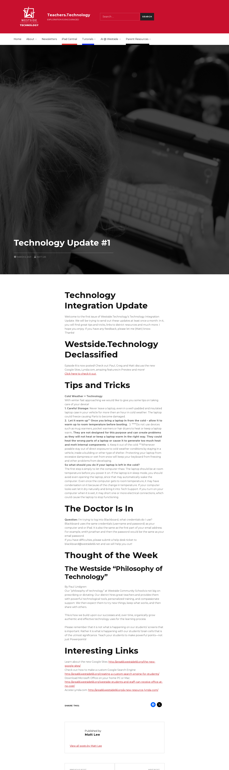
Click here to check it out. (80, 373)
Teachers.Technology (68, 15)
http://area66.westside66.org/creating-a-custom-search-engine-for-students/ (112, 673)
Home (17, 39)
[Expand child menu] (36, 39)
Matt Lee (41, 257)
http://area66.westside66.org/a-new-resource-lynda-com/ (123, 690)
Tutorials (87, 39)
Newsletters (49, 39)
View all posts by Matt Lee (86, 745)
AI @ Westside (109, 39)
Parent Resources (137, 39)
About (30, 39)
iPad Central (69, 39)
